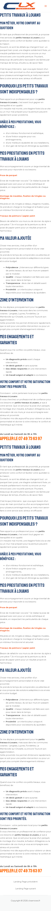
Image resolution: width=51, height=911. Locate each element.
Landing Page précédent (25, 882)
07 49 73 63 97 (30, 439)
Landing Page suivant (25, 888)
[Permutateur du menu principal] (45, 6)
